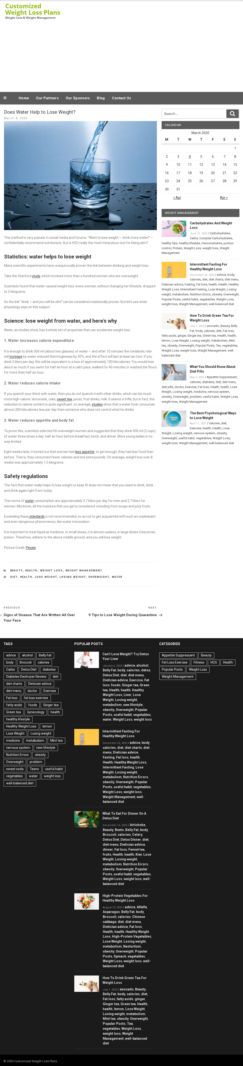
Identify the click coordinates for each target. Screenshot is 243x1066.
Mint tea (56, 740)
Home (24, 98)
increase (15, 356)
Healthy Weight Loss (21, 726)
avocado (213, 326)
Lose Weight (46, 576)
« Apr (177, 197)
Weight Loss (51, 570)
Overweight (98, 576)
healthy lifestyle (189, 243)
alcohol (27, 655)
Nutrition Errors (200, 294)
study (36, 276)
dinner (108, 849)
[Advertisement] (121, 55)
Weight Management (84, 570)
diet (14, 576)
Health (31, 570)
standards (37, 516)
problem (195, 396)
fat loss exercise (36, 698)
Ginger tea (194, 335)
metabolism (180, 294)
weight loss (210, 248)
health (26, 576)
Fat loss (201, 284)
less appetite (84, 452)
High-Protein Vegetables (131, 936)
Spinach (120, 956)
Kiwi (139, 854)
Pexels (31, 548)
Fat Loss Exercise (174, 662)
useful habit (190, 299)
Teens (34, 769)
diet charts (216, 279)
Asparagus (111, 912)
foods (32, 705)
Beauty (16, 570)
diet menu (231, 279)
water (29, 501)
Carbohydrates (220, 233)
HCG (213, 662)
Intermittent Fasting (193, 289)
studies (97, 404)
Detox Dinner (131, 839)
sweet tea (64, 399)
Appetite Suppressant (222, 377)
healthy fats (170, 243)
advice (221, 274)
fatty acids (169, 335)
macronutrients (211, 243)
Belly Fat (45, 655)
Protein (177, 248)
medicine (200, 391)
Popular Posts (171, 299)
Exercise (190, 387)
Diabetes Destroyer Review (26, 676)
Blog (101, 98)
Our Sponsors (78, 98)
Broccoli (26, 662)
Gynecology (35, 712)
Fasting (190, 284)
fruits (107, 854)
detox (145, 670)
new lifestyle (45, 748)
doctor (179, 387)
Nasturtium (132, 946)
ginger (182, 335)
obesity (217, 294)
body (230, 274)
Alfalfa (142, 907)
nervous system (218, 391)
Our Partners (47, 98)
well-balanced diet (221, 304)
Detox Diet (29, 669)
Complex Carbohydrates (215, 238)
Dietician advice (172, 284)
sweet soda (14, 769)
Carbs (194, 238)
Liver (127, 695)
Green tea (209, 335)
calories (195, 279)
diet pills (167, 387)
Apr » (224, 197)
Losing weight (73, 576)
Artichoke (137, 825)
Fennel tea (136, 849)
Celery (137, 834)
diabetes (208, 382)
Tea (218, 345)
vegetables (207, 299)
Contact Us (121, 98)
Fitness (199, 662)
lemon (166, 340)
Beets (119, 830)
